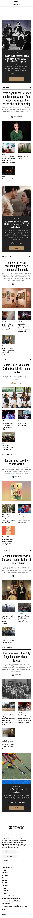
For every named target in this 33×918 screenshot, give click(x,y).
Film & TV (5, 875)
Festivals (5, 872)
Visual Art (5, 883)
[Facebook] (2, 860)
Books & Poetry (7, 867)
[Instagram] (5, 860)
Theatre (4, 880)
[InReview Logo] (16, 4)
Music (4, 878)
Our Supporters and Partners (11, 901)
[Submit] (29, 914)
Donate (9, 856)
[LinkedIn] (7, 860)
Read (16, 79)
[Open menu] (31, 4)
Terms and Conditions (9, 896)
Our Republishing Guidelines (11, 898)
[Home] (16, 1)
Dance (4, 870)
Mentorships (6, 903)
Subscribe (9, 852)
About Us (5, 890)
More (30, 87)
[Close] (30, 906)
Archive (4, 893)
